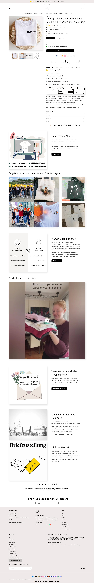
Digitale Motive (65, 526)
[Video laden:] (47, 320)
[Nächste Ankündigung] (85, 4)
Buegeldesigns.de (15, 578)
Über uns (64, 522)
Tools (63, 515)
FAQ (62, 513)
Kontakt (63, 517)
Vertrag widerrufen (15, 560)
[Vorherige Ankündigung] (9, 4)
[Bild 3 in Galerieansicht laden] (29, 56)
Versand (53, 33)
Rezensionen (65, 524)
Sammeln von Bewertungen (15, 558)
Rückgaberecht (12, 546)
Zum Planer (56, 154)
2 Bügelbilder (51, 38)
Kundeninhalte (12, 549)
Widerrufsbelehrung (13, 553)
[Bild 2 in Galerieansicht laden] (22, 56)
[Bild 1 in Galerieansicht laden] (15, 56)
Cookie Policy (12, 544)
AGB (10, 537)
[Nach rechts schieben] (41, 56)
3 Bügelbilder (60, 38)
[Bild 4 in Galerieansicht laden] (36, 56)
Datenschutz (12, 542)
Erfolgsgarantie (12, 551)
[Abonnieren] (57, 503)
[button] (10, 8)
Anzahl (47, 40)
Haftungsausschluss (13, 555)
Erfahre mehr (56, 260)
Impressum (11, 540)
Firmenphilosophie (66, 529)
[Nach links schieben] (10, 56)
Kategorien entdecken (59, 388)
